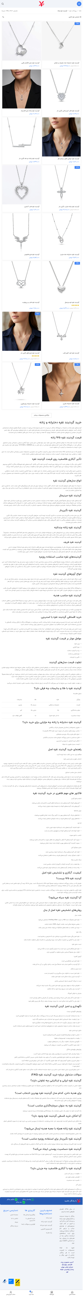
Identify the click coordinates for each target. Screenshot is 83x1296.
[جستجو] (3, 4)
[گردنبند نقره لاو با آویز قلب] (61, 331)
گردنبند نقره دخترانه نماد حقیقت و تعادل (66, 63)
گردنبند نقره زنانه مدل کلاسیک (30, 111)
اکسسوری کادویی (46, 1229)
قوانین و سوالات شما (28, 1224)
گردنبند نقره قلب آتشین (31, 207)
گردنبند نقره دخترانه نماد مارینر (69, 255)
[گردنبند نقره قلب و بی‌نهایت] (21, 280)
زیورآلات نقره (73, 11)
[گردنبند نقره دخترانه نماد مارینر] (61, 232)
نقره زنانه (49, 1218)
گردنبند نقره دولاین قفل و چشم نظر (68, 159)
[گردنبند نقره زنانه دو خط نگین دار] (21, 136)
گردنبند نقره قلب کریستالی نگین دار (68, 111)
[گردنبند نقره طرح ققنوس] (21, 232)
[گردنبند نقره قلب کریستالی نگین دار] (61, 89)
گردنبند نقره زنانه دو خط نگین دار (29, 159)
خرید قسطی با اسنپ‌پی (30, 1219)
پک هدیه (49, 1233)
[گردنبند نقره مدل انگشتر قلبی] (21, 41)
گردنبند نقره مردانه (46, 1225)
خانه (80, 11)
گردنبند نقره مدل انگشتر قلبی (30, 63)
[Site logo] (41, 4)
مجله (16, 1222)
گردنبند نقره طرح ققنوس (31, 255)
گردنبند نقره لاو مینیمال (72, 302)
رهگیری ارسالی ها (29, 1215)
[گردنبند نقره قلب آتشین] (21, 184)
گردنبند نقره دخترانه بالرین (71, 404)
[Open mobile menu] (79, 4)
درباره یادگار (14, 1226)
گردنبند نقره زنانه (46, 1222)
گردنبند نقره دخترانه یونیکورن (30, 404)
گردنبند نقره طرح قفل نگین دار (30, 353)
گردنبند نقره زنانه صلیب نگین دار (69, 207)
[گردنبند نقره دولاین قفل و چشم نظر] (61, 136)
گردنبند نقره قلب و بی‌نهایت (30, 302)
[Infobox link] (17, 1283)
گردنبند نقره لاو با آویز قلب (71, 353)
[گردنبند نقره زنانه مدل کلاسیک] (21, 89)
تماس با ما (14, 1218)
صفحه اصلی (14, 1215)
